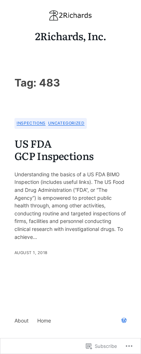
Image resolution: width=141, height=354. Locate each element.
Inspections (31, 123)
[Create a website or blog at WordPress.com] (124, 321)
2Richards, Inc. (70, 35)
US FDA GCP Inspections (53, 150)
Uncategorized (66, 123)
